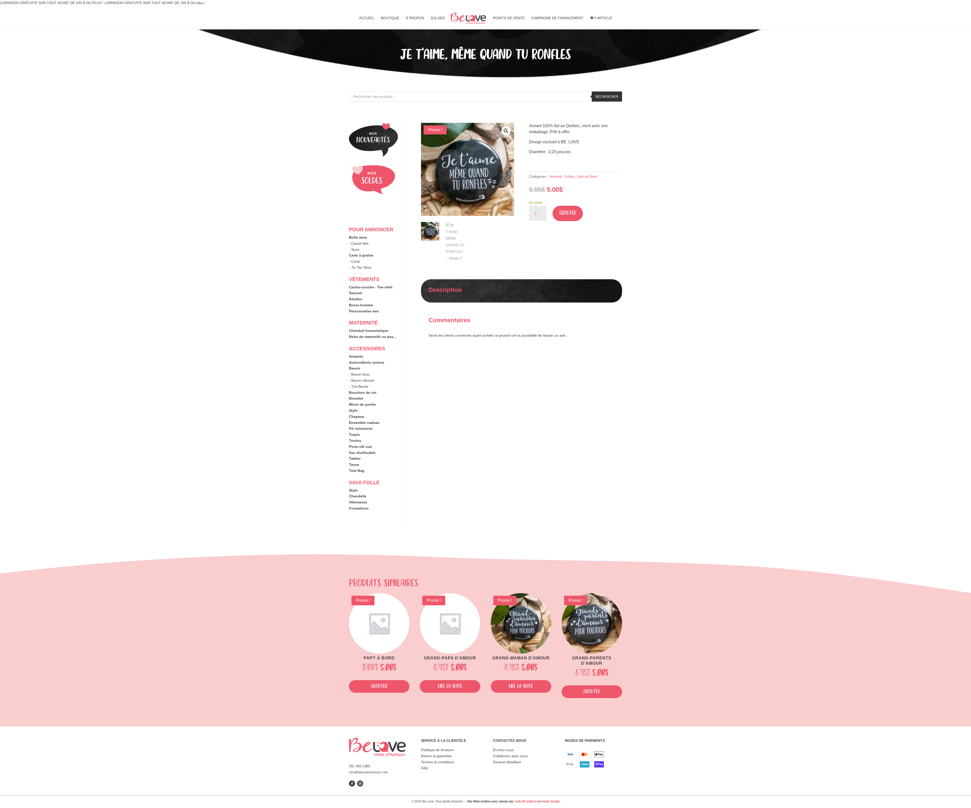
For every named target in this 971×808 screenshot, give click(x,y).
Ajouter (567, 213)
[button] (506, 130)
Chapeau (356, 416)
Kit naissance (360, 428)
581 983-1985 (359, 766)
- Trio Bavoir (358, 386)
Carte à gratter (361, 255)
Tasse (354, 465)
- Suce (354, 249)
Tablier (355, 458)
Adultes (355, 299)
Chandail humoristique (368, 331)
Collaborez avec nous (510, 756)
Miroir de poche (362, 404)
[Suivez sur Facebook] (352, 783)
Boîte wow (358, 237)
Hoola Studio (550, 801)
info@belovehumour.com (368, 772)
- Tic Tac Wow (360, 267)
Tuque (354, 434)
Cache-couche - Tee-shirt (370, 287)
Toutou (355, 440)
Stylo (353, 410)
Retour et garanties (436, 756)
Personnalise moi (364, 311)
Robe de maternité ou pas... (372, 337)
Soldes (569, 176)
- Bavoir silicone (361, 380)
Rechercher (606, 97)
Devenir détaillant (507, 762)
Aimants (356, 356)
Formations (359, 508)
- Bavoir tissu (359, 374)
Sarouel (355, 293)
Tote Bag (356, 471)
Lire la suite (450, 686)
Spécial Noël (587, 176)
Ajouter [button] (379, 686)
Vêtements (358, 502)
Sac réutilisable (362, 453)
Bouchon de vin (363, 392)
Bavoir (354, 368)
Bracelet (356, 398)
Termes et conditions (437, 762)
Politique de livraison (437, 750)
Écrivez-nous (503, 750)
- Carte (354, 261)
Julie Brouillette (526, 801)
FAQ (424, 768)
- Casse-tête (359, 243)
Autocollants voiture (366, 362)
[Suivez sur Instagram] (360, 783)
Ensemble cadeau (364, 423)
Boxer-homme (361, 305)
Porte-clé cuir (360, 447)
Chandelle (357, 496)
